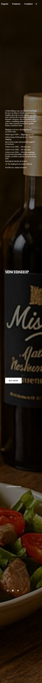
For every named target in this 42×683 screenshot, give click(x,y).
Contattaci (28, 4)
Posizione (16, 4)
